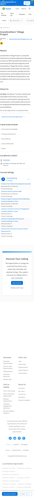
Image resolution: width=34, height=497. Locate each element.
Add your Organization (7, 400)
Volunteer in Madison (25, 484)
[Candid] (1, 43)
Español (16, 444)
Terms (7, 450)
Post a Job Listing (9, 391)
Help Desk (21, 397)
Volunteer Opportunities (8, 362)
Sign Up (24, 9)
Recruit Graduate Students (8, 412)
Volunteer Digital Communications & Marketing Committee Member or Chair (15, 200)
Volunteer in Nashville (24, 487)
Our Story (21, 388)
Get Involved (3, 14)
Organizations (8, 371)
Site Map (26, 450)
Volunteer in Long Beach (10, 490)
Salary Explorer (23, 370)
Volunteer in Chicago (9, 484)
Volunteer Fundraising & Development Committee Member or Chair (12, 220)
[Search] (29, 8)
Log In (17, 9)
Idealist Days (7, 379)
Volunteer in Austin (23, 478)
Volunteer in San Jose (24, 468)
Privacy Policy (16, 450)
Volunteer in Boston (8, 471)
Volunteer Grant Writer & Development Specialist (16, 184)
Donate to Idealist (24, 400)
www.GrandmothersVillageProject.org (20, 39)
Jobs (19, 361)
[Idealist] (6, 8)
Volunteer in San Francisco (10, 475)
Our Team (21, 391)
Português (24, 444)
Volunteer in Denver (8, 478)
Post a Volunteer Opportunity (8, 395)
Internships (22, 364)
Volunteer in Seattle (8, 468)
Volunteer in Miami (8, 487)
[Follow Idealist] (10, 438)
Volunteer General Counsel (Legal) (11, 191)
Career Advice (22, 373)
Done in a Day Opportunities (8, 367)
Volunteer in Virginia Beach (11, 481)
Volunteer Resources (6, 375)
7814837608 (6, 160)
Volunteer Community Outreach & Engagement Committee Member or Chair (15, 210)
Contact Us (22, 394)
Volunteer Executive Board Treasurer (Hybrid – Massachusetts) (15, 230)
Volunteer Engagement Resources (7, 406)
